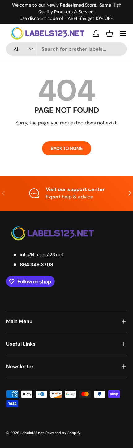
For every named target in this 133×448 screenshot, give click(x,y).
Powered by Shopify (63, 432)
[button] (109, 33)
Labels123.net (32, 432)
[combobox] (66, 49)
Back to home (67, 148)
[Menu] (123, 33)
